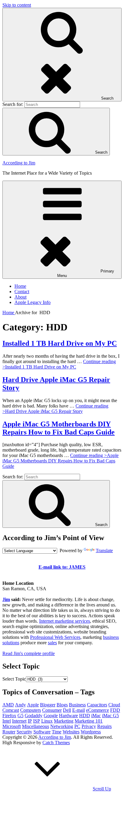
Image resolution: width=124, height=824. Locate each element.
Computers (30, 710)
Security (24, 731)
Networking (61, 726)
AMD (8, 704)
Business (77, 704)
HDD (84, 715)
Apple (33, 704)
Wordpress (91, 731)
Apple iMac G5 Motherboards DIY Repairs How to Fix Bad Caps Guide (58, 428)
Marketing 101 (89, 720)
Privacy (89, 726)
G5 (20, 715)
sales (52, 642)
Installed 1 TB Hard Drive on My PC (59, 343)
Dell (67, 710)
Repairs (104, 726)
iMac (96, 715)
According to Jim (18, 162)
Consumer (52, 710)
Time (56, 731)
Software (42, 731)
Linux (47, 720)
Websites (71, 731)
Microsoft (11, 726)
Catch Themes (56, 742)
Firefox (9, 715)
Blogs (62, 704)
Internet (19, 720)
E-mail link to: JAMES (62, 567)
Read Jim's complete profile (28, 653)
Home (20, 286)
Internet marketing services (64, 621)
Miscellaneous (35, 726)
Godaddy (33, 715)
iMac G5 (110, 715)
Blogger (47, 704)
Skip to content (16, 5)
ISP (36, 720)
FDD (115, 710)
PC (77, 726)
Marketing (63, 720)
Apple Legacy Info (32, 302)
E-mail (78, 710)
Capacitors (97, 704)
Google (51, 715)
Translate (104, 550)
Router (8, 731)
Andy (20, 704)
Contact (21, 291)
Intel (6, 720)
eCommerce (97, 710)
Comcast (10, 710)
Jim (6, 599)
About (20, 296)
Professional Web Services (55, 637)
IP (30, 720)
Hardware (68, 715)
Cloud (114, 704)
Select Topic (14, 678)
